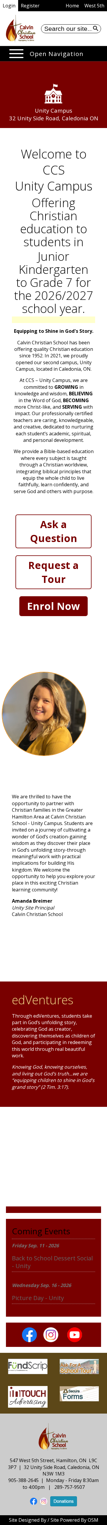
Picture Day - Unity (38, 1298)
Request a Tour (53, 572)
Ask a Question (53, 531)
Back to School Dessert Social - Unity (52, 1262)
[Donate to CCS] (63, 1501)
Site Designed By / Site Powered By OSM (53, 1520)
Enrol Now (53, 606)
